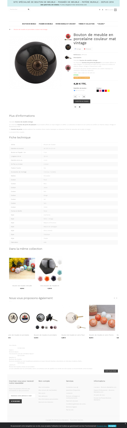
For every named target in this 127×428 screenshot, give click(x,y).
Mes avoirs (42, 393)
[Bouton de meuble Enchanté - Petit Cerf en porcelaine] (105, 317)
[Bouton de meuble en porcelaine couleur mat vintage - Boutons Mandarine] (68, 37)
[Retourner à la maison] (9, 29)
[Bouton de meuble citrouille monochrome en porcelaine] (22, 268)
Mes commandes (44, 387)
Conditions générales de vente (76, 404)
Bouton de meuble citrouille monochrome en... (22, 286)
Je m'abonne (15, 401)
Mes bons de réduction (46, 402)
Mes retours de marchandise (48, 390)
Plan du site (69, 410)
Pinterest (88, 49)
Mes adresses (43, 396)
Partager (78, 49)
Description (77, 57)
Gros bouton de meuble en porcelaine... (49, 286)
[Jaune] (108, 91)
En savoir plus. (102, 426)
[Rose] (100, 91)
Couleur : (100, 88)
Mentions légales (71, 407)
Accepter (112, 426)
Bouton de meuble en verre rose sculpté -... (20, 336)
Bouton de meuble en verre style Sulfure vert (75, 336)
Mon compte (44, 381)
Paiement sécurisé (72, 401)
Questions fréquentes (73, 390)
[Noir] (98, 91)
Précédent (68, 34)
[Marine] (103, 91)
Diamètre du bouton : (81, 88)
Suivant (68, 71)
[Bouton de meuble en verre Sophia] (50, 317)
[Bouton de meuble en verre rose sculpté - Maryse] (22, 317)
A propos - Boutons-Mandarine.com (105, 387)
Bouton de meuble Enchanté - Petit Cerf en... (104, 336)
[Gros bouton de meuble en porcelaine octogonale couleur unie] (50, 268)
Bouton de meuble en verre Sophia (49, 335)
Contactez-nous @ (72, 387)
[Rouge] (106, 91)
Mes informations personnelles (48, 399)
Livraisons (69, 393)
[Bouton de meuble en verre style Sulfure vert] (77, 317)
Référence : (77, 54)
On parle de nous (99, 395)
